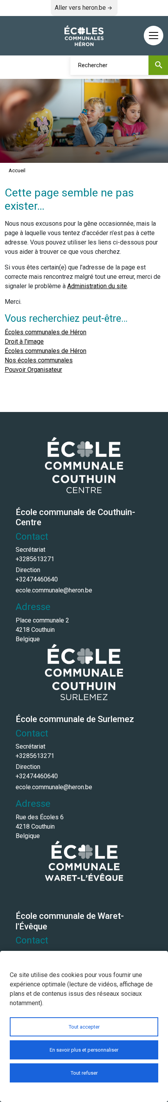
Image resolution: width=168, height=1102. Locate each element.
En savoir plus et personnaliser (84, 1050)
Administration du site (97, 286)
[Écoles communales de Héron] (84, 36)
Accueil (17, 170)
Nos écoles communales (39, 360)
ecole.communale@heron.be (54, 590)
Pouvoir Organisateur (33, 369)
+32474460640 (37, 579)
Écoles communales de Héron (45, 332)
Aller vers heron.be (80, 7)
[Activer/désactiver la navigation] (153, 35)
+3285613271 (35, 559)
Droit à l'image (24, 341)
